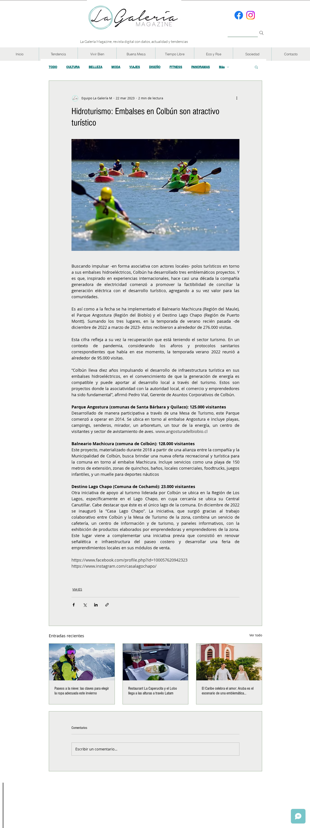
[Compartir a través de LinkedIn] (96, 605)
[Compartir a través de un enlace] (107, 605)
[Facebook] (238, 15)
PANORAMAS (200, 67)
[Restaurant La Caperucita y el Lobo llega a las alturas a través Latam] (155, 662)
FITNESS (176, 67)
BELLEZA (95, 67)
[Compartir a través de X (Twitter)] (85, 605)
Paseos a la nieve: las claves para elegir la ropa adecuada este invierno (81, 691)
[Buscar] (243, 30)
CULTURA (73, 67)
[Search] (261, 33)
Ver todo (255, 635)
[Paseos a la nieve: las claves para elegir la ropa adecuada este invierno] (82, 662)
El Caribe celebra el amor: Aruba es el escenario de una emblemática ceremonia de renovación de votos (227, 691)
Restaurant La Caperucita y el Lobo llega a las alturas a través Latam (152, 691)
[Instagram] (250, 15)
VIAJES (134, 67)
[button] (58, 54)
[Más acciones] (236, 98)
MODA (115, 67)
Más (222, 67)
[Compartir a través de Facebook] (73, 605)
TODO (53, 67)
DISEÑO (154, 67)
